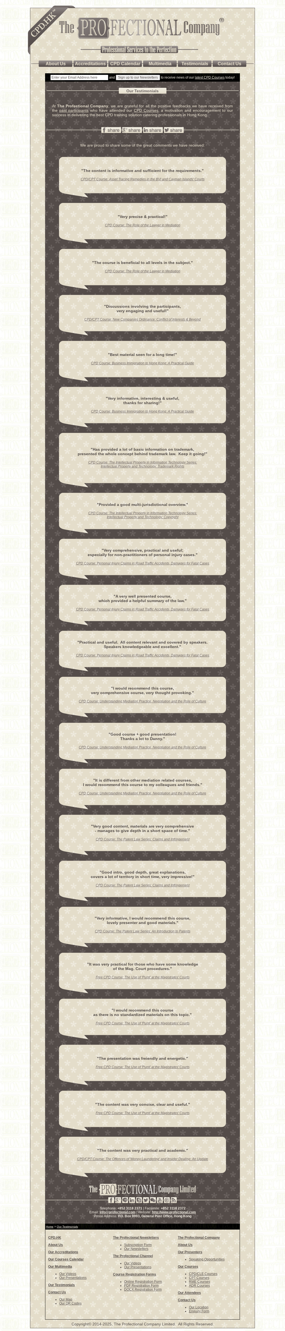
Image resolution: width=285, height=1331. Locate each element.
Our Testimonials (61, 1285)
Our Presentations (73, 1278)
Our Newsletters (136, 1249)
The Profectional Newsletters (136, 1238)
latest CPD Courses (210, 77)
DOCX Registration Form (143, 1289)
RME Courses (199, 1282)
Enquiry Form (199, 1311)
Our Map (65, 1299)
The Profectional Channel (133, 1256)
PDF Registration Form (141, 1286)
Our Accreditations (63, 1252)
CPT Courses (199, 1278)
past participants (74, 110)
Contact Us (57, 1292)
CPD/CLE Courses (203, 1274)
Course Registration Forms (134, 1274)
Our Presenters (190, 1252)
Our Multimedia (60, 1267)
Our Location (198, 1307)
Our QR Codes (70, 1303)
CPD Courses (146, 110)
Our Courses (188, 1267)
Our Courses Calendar (66, 1259)
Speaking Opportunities (207, 1259)
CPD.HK (54, 1238)
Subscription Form (138, 1245)
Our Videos (67, 1274)
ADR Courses (199, 1286)
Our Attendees (189, 1293)
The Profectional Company (199, 1238)
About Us (55, 1245)
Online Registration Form (143, 1282)
